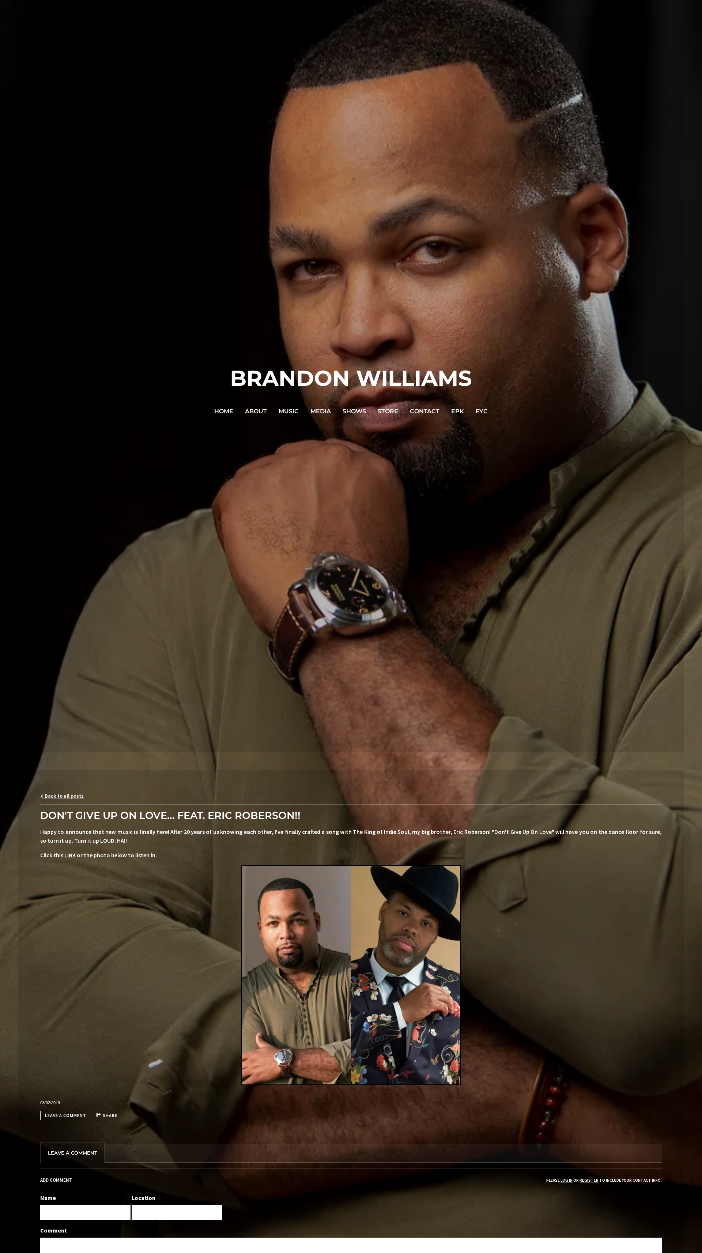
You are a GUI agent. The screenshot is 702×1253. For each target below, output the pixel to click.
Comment (53, 1230)
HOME (223, 411)
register (589, 1180)
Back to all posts (64, 796)
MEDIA (320, 411)
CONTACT (424, 411)
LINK (70, 855)
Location (143, 1197)
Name (48, 1197)
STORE (388, 411)
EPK (457, 411)
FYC (482, 411)
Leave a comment (65, 1115)
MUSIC (289, 411)
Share (110, 1115)
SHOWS (354, 411)
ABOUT (256, 411)
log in (567, 1180)
